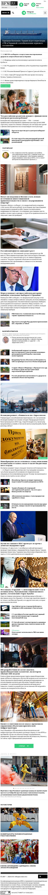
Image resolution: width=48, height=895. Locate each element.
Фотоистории (6, 805)
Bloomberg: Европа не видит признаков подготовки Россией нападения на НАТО (27, 481)
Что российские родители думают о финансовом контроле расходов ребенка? (24, 117)
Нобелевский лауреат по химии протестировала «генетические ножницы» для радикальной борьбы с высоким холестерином (28, 353)
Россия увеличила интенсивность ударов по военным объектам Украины (29, 376)
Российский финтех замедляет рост (18, 251)
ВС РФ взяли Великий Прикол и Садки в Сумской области (25, 71)
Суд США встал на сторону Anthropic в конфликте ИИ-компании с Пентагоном (27, 607)
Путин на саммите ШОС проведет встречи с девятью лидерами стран (21, 544)
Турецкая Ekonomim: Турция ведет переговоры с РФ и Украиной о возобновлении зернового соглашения (23, 43)
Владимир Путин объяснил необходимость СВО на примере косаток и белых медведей (29, 360)
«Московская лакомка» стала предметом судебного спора (28, 497)
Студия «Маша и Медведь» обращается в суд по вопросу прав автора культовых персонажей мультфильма (29, 369)
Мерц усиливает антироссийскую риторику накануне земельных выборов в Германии (21, 294)
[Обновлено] (24, 430)
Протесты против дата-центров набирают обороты (28, 131)
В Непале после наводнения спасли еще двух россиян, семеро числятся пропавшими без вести (29, 505)
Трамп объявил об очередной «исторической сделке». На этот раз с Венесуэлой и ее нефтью (27, 489)
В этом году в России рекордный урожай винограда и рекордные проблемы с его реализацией (28, 140)
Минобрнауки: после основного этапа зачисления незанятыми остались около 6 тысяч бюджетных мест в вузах (24, 463)
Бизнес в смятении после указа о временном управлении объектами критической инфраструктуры (22, 726)
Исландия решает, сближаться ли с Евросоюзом (23, 415)
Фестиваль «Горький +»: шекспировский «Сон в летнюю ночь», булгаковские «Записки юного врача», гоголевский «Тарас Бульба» (23, 591)
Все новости (5, 86)
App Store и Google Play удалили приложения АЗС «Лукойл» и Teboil (29, 322)
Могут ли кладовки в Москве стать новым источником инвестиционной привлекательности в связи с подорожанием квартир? (22, 200)
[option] (24, 771)
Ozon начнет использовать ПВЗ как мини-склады (28, 633)
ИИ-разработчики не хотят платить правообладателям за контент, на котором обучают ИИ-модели (21, 672)
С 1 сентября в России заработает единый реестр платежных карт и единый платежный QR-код (28, 616)
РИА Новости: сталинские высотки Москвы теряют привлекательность (28, 314)
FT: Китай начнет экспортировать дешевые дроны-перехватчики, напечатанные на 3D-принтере (29, 624)
